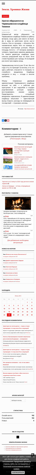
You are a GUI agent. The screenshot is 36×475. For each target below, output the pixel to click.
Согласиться (18, 472)
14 (22, 308)
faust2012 (30, 369)
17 (4, 312)
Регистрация (15, 139)
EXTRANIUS (5, 345)
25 (9, 315)
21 (22, 312)
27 (18, 315)
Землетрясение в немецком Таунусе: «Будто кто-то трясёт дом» (23, 159)
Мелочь (28, 332)
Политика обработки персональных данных (17, 446)
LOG (16, 256)
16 (32, 308)
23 (32, 312)
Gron (25, 382)
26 (13, 315)
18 (9, 312)
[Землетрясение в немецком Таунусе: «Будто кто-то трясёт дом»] (7, 163)
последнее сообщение (8, 256)
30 (32, 315)
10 (4, 308)
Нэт (16, 262)
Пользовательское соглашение (13, 448)
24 (4, 315)
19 (13, 312)
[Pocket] (8, 120)
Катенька (17, 281)
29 (27, 315)
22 (27, 312)
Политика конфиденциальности (14, 450)
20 (18, 312)
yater (16, 275)
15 (27, 308)
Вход (23, 139)
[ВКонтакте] (3, 120)
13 (18, 308)
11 (9, 308)
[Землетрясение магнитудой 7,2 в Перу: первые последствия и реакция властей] (7, 154)
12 (13, 308)
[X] (5, 120)
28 (22, 315)
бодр (12, 358)
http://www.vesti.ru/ (29, 108)
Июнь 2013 (18, 296)
